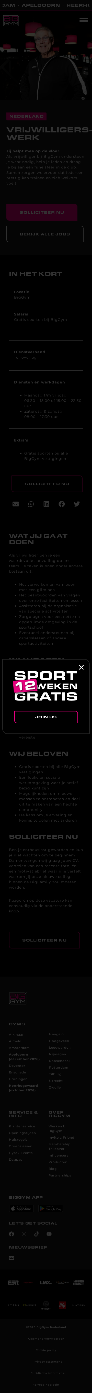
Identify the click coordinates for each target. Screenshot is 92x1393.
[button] (81, 667)
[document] (46, 696)
